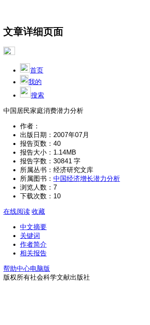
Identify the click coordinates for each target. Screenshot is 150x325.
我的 (35, 81)
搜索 (37, 95)
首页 (36, 70)
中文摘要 (33, 226)
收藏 (38, 211)
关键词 (30, 235)
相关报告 (33, 253)
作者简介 (33, 244)
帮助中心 (16, 268)
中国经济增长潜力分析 (86, 178)
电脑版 (40, 268)
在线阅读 (16, 211)
